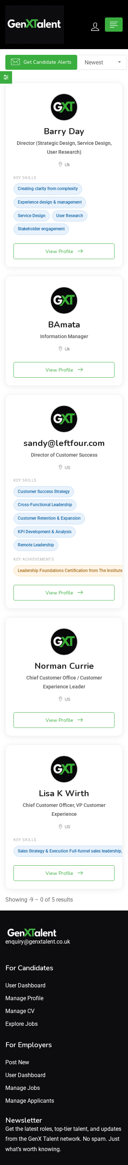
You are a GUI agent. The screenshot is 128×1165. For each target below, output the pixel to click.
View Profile (60, 251)
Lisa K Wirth (64, 793)
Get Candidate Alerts (47, 62)
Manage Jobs (22, 1088)
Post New (17, 1062)
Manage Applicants (29, 1100)
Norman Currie (64, 666)
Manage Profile (24, 998)
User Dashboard (25, 985)
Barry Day (64, 131)
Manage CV (19, 1011)
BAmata (64, 324)
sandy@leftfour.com (64, 443)
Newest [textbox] (94, 62)
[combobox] (102, 62)
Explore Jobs (21, 1023)
